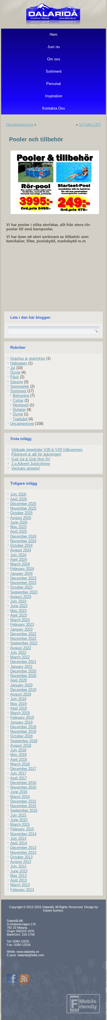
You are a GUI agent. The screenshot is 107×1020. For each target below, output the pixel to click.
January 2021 (21, 666)
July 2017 (18, 773)
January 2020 (21, 685)
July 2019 (18, 699)
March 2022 (20, 657)
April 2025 (18, 531)
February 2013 (22, 890)
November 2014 (23, 834)
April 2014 (18, 843)
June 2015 (18, 820)
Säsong (16, 382)
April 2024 (18, 559)
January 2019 (21, 722)
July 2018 (18, 750)
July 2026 (18, 494)
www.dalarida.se (28, 951)
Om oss (53, 59)
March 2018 (20, 764)
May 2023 (18, 611)
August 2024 (20, 550)
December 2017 (23, 769)
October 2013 (21, 857)
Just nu (53, 47)
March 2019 (20, 713)
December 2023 (23, 578)
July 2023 (18, 601)
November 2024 (23, 541)
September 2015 (23, 810)
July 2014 (18, 838)
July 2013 (18, 866)
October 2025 (21, 513)
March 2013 (20, 885)
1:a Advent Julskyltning (30, 464)
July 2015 (18, 815)
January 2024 (21, 573)
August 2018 (20, 745)
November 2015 (23, 806)
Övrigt (15, 372)
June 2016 (18, 792)
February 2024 (22, 569)
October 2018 (21, 736)
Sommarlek (19, 386)
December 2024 (23, 536)
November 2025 (23, 508)
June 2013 (18, 871)
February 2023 (22, 624)
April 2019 (18, 708)
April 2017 (18, 778)
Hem (53, 34)
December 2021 (23, 661)
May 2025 (18, 527)
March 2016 (20, 797)
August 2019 (20, 694)
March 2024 (20, 564)
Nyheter (19, 409)
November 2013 (23, 852)
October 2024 (21, 545)
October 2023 (21, 587)
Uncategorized (22, 423)
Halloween (18, 363)
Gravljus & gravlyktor (27, 358)
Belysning (21, 395)
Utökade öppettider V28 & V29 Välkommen (46, 449)
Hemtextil (21, 405)
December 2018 (23, 727)
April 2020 (18, 680)
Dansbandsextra (19, 124)
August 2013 (20, 861)
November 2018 (23, 731)
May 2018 (18, 754)
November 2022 (23, 638)
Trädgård (20, 419)
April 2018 (18, 759)
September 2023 (23, 592)
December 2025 (23, 504)
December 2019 (23, 690)
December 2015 (23, 801)
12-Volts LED (90, 124)
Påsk (14, 377)
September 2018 (23, 741)
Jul (12, 368)
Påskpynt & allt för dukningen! (36, 454)
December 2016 (23, 783)
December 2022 (23, 634)
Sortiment (54, 71)
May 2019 (18, 704)
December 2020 (23, 671)
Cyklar (18, 400)
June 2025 (18, 522)
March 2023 (20, 620)
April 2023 (18, 615)
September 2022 (23, 643)
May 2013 (18, 876)
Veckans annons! (25, 468)
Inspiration (53, 96)
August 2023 (20, 597)
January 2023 (21, 629)
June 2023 (18, 606)
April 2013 (18, 880)
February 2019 (22, 717)
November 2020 (23, 676)
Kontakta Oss (53, 108)
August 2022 (20, 648)
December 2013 (23, 847)
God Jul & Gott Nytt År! (30, 459)
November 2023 (23, 583)
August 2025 (20, 518)
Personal (53, 84)
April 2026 (18, 499)
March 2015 (20, 824)
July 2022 (18, 652)
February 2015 (22, 829)
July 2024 (18, 555)
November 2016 (23, 787)
